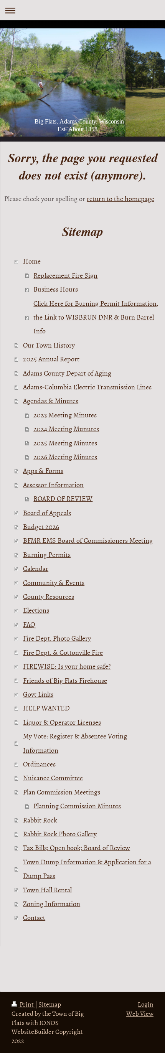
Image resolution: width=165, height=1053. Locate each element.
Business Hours (55, 289)
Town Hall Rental (47, 890)
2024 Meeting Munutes (66, 429)
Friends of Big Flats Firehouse (65, 680)
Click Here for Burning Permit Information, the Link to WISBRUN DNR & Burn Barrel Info (95, 317)
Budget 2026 (41, 526)
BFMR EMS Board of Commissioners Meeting (88, 540)
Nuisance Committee (53, 778)
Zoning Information (51, 903)
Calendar (35, 568)
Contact (34, 917)
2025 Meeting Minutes (65, 443)
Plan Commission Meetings (61, 792)
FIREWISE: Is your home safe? (67, 666)
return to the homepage (120, 198)
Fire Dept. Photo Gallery (57, 638)
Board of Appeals (47, 513)
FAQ (29, 624)
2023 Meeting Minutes (65, 415)
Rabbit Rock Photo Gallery (60, 834)
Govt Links (38, 694)
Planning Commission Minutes (77, 806)
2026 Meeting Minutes (65, 457)
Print (26, 1004)
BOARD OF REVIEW (62, 498)
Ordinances (39, 764)
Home (32, 261)
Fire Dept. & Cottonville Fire (63, 652)
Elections (36, 610)
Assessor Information (53, 485)
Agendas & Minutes (50, 400)
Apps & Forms (43, 470)
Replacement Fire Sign (65, 275)
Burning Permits (47, 554)
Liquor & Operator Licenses (62, 722)
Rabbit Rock (40, 820)
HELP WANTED (46, 708)
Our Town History (49, 345)
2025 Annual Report (51, 359)
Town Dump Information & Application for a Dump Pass (87, 869)
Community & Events (53, 582)
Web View (139, 1013)
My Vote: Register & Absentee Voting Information (75, 743)
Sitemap (49, 1004)
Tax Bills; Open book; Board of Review (76, 847)
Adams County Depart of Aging (67, 373)
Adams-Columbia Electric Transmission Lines (87, 387)
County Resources (48, 596)
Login (145, 1004)
